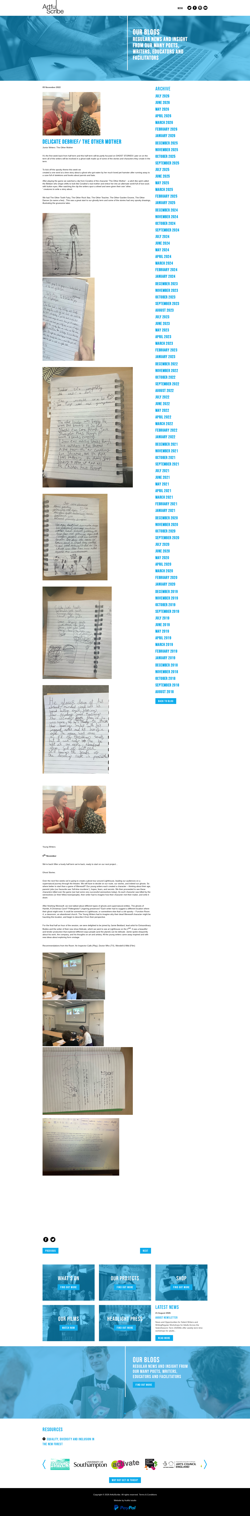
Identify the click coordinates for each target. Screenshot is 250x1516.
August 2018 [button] (164, 691)
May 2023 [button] (162, 330)
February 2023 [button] (166, 350)
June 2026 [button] (162, 102)
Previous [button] (44, 1464)
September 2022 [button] (167, 383)
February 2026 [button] (166, 129)
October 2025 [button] (165, 156)
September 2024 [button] (167, 230)
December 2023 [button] (166, 283)
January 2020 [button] (165, 584)
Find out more (68, 1287)
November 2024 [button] (166, 216)
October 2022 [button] (165, 377)
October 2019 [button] (165, 604)
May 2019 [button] (162, 631)
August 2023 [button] (164, 310)
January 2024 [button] (165, 276)
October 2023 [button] (165, 297)
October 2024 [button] (165, 223)
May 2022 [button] (162, 410)
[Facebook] (45, 1240)
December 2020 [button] (166, 518)
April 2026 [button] (163, 115)
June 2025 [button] (162, 176)
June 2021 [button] (162, 477)
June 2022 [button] (162, 403)
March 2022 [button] (164, 423)
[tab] (181, 96)
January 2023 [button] (165, 356)
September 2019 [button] (167, 611)
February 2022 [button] (166, 430)
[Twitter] (52, 1240)
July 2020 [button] (162, 544)
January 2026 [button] (165, 135)
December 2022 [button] (166, 364)
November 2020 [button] (166, 524)
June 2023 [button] (162, 323)
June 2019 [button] (162, 624)
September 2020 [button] (167, 537)
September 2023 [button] (167, 303)
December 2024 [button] (166, 210)
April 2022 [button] (163, 417)
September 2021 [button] (167, 464)
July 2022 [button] (162, 397)
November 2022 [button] (166, 370)
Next (145, 1250)
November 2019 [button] (166, 598)
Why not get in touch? (125, 1480)
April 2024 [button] (163, 256)
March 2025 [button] (164, 189)
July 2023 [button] (162, 316)
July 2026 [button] (162, 96)
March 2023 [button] (164, 343)
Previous (50, 1250)
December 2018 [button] (166, 665)
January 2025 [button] (165, 202)
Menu (180, 8)
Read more (164, 1338)
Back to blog (165, 701)
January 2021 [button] (165, 510)
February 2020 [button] (166, 577)
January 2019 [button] (165, 657)
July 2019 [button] (162, 618)
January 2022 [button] (165, 436)
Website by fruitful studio (125, 1500)
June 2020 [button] (162, 551)
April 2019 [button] (163, 637)
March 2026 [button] (164, 122)
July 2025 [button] (162, 169)
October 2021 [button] (165, 457)
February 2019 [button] (166, 651)
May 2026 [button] (162, 109)
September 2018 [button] (167, 685)
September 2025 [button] (167, 163)
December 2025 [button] (166, 143)
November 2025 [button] (166, 149)
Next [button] (205, 1464)
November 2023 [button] (166, 290)
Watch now (68, 1327)
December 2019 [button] (166, 591)
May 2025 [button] (162, 182)
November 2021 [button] (166, 451)
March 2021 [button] (164, 497)
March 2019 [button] (164, 644)
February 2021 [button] (166, 503)
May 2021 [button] (162, 484)
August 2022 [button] (164, 390)
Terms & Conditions (148, 1494)
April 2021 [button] (163, 490)
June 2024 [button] (162, 243)
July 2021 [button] (162, 470)
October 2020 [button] (165, 531)
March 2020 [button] (164, 570)
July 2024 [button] (162, 236)
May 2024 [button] (162, 249)
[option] (67, 1464)
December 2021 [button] (166, 444)
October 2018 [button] (165, 678)
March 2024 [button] (164, 263)
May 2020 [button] (162, 557)
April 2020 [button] (163, 564)
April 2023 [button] (163, 336)
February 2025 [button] (166, 196)
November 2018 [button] (166, 671)
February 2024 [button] (166, 269)
